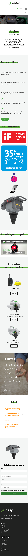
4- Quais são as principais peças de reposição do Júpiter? (12, 426)
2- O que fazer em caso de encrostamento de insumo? (12, 414)
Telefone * (3, 484)
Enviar (14, 493)
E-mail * (2, 479)
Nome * (2, 468)
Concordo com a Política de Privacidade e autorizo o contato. (13, 490)
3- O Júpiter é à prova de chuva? (11, 420)
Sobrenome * (4, 473)
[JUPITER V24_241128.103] (14, 452)
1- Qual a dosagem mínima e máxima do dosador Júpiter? (12, 409)
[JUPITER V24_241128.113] (14, 209)
